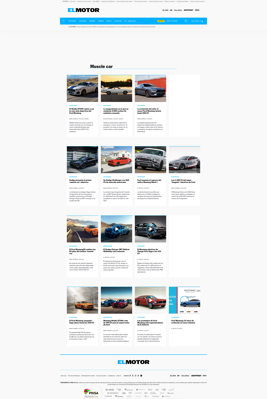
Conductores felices (183, 1)
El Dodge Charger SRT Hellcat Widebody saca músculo (116, 250)
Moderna (118, 396)
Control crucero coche (84, 1)
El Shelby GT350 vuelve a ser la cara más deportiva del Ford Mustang (81, 111)
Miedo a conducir (170, 1)
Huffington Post (112, 393)
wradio (130, 393)
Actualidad (72, 21)
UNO (124, 393)
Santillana (129, 390)
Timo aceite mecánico (141, 1)
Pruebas (101, 21)
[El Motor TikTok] (138, 376)
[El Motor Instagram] (135, 376)
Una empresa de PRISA (91, 392)
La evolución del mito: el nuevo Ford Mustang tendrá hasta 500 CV (149, 111)
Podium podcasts (129, 396)
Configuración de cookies (88, 375)
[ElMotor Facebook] (130, 376)
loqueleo (156, 396)
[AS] (171, 10)
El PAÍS (109, 390)
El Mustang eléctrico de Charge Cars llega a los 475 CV (149, 251)
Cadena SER (149, 390)
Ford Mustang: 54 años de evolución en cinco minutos (183, 322)
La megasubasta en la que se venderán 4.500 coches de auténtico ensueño (115, 111)
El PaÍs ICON (138, 396)
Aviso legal (64, 375)
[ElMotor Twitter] (133, 376)
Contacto (118, 375)
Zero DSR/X (96, 1)
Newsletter (131, 21)
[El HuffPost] (188, 10)
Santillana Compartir (140, 390)
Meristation (166, 396)
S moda (147, 396)
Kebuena (168, 393)
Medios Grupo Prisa (91, 396)
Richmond (108, 396)
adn (163, 390)
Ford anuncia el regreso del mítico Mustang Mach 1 (149, 181)
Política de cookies (101, 375)
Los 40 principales (120, 390)
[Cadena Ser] (197, 10)
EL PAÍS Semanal (153, 393)
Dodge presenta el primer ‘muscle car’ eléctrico (80, 181)
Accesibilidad (111, 375)
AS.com (156, 390)
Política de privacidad (74, 375)
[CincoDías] (178, 10)
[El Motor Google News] (141, 376)
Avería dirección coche (156, 1)
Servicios (161, 21)
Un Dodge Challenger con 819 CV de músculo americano (116, 181)
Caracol (170, 390)
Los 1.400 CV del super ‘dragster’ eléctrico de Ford (183, 181)
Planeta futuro (161, 393)
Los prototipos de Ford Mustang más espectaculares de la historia (150, 323)
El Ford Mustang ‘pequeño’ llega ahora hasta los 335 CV (81, 322)
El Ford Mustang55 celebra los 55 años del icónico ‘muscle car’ (82, 251)
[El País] (165, 10)
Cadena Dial (146, 393)
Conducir (92, 21)
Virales (109, 21)
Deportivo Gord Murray (108, 1)
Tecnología (118, 21)
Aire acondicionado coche (125, 1)
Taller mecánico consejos (197, 1)
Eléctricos (82, 21)
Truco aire (73, 1)
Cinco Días (138, 393)
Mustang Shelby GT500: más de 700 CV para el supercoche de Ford (116, 323)
